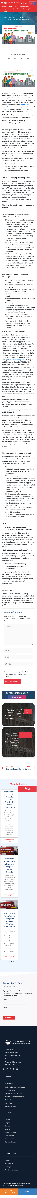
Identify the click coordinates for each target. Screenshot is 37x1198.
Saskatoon (8, 1126)
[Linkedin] (14, 1069)
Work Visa (8, 1103)
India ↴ (7, 1129)
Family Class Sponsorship (13, 1093)
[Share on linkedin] (15, 58)
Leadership (9, 1049)
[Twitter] (7, 1069)
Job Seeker (9, 1163)
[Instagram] (10, 1069)
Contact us (8, 1059)
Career (7, 1160)
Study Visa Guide (11, 1106)
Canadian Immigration (17, 360)
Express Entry (10, 1090)
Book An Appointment (12, 1055)
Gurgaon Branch (10, 1132)
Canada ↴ (8, 1119)
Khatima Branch (10, 1142)
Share (28, 1192)
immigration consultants (16, 19)
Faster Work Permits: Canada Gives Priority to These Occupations (9, 800)
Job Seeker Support (12, 1170)
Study (10, 7)
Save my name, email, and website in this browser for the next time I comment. (17, 674)
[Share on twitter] (21, 58)
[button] (3, 3)
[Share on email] (28, 58)
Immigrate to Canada (12, 1052)
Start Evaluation (9, 1192)
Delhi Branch (9, 1135)
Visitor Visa (8, 1100)
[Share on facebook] (9, 58)
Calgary (7, 1123)
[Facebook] (4, 1069)
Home (4, 7)
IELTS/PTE (9, 1084)
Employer (8, 1167)
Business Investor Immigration (15, 1087)
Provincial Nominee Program (14, 1096)
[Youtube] (17, 1069)
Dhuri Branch (9, 1139)
